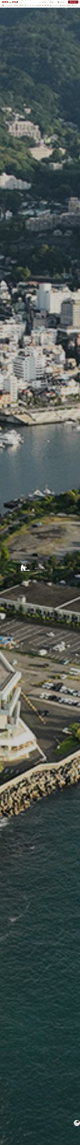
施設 (48, 5)
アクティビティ (55, 5)
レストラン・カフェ (30, 5)
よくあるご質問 (42, 2)
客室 (17, 5)
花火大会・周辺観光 (66, 5)
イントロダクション (8, 5)
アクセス (76, 5)
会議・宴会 (41, 5)
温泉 (22, 5)
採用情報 (52, 2)
